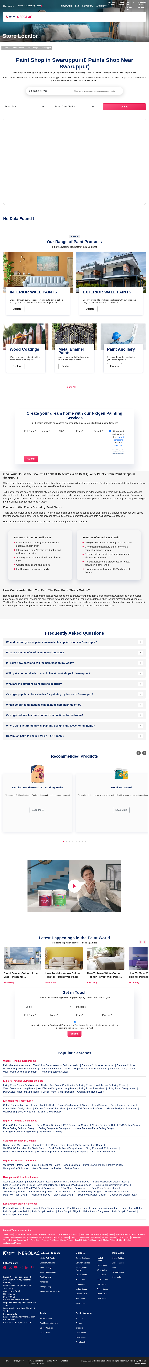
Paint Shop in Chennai (124, 1211)
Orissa (127, 1234)
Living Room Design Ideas (121, 1088)
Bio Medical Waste (36, 1363)
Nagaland (126, 1237)
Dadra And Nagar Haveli (92, 1240)
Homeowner (8, 6)
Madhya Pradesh (39, 1234)
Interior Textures (39, 1168)
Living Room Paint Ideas (91, 1088)
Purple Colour (102, 1280)
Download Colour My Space (29, 6)
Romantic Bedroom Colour (54, 1072)
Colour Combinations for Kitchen (20, 1105)
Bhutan (106, 1240)
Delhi (5, 1234)
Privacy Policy (18, 1361)
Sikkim (13, 1240)
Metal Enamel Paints (94, 1165)
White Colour (102, 1270)
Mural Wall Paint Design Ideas (42, 1188)
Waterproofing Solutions (16, 1168)
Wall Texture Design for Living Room (57, 1088)
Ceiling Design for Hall (103, 1125)
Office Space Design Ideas (75, 1188)
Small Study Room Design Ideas (65, 1148)
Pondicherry (35, 1240)
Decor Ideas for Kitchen (122, 1105)
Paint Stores (31, 1208)
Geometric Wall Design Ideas (76, 1185)
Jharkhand (51, 1234)
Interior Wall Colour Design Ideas (110, 1181)
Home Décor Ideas (13, 1188)
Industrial (87, 6)
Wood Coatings (72, 1165)
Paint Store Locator (22, 602)
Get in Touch (81, 1333)
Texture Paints (72, 1168)
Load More (38, 810)
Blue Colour (80, 1299)
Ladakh (78, 1240)
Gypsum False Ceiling (50, 1131)
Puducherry (130, 1240)
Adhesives (44, 1282)
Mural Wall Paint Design (16, 1194)
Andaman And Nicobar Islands (54, 1240)
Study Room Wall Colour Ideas (102, 1148)
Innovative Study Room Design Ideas (52, 1145)
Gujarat (6, 1237)
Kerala (104, 1234)
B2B (77, 6)
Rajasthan (74, 1237)
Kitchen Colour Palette (50, 1111)
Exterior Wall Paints (50, 1165)
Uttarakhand (48, 1237)
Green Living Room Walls (90, 1092)
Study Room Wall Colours (16, 1145)
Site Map (64, 1361)
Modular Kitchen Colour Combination (59, 1105)
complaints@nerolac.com (23, 1317)
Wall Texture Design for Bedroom (20, 1072)
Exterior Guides (118, 1263)
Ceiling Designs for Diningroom (55, 1128)
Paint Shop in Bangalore (96, 1211)
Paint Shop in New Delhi (16, 1211)
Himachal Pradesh (34, 1237)
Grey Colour (102, 1299)
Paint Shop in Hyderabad (16, 1214)
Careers (79, 1323)
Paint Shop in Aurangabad (105, 1208)
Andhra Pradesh (138, 1234)
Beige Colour (102, 1265)
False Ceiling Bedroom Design (19, 1128)
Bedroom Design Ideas (39, 1181)
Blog (114, 1268)
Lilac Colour (102, 1284)
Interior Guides (118, 1258)
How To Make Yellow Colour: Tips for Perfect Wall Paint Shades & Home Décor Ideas (63, 977)
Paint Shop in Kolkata (43, 1211)
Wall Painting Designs (90, 1191)
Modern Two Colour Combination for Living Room (66, 1085)
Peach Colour (102, 1289)
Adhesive (56, 1168)
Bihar (11, 1234)
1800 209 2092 (22, 1299)
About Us (79, 1318)
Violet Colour (81, 1303)
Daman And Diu (23, 1240)
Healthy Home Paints (81, 1269)
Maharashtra (96, 1234)
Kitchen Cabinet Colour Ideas (50, 1108)
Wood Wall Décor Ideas (117, 1191)
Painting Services (12, 1208)
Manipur (113, 1237)
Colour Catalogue (83, 1258)
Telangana (120, 1234)
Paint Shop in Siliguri (69, 1211)
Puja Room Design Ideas (105, 1188)
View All (71, 387)
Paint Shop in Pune (77, 1208)
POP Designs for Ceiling (75, 1125)
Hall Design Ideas (41, 1194)
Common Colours (83, 1263)
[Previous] (138, 753)
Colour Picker (45, 1333)
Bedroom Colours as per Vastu (97, 1065)
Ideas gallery (117, 1277)
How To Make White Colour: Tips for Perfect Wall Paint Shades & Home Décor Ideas (105, 977)
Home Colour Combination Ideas (112, 1185)
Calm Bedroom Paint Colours (55, 1068)
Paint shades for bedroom (16, 1065)
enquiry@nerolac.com (22, 1322)
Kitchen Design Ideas (14, 1185)
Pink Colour (101, 1275)
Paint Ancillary (116, 1165)
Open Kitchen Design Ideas (17, 1108)
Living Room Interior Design (43, 1185)
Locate (124, 106)
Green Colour (81, 1294)
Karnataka (58, 1237)
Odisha (121, 1240)
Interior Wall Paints (27, 1165)
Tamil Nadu (84, 1234)
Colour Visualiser (46, 1328)
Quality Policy (52, 1361)
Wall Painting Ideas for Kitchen (19, 1111)
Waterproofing (45, 1287)
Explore (17, 309)
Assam (66, 1237)
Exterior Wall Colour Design (92, 1194)
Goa (119, 1237)
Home (7, 48)
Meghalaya (84, 1237)
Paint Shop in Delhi (132, 1208)
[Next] (144, 753)
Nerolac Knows (46, 1318)
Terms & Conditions (35, 1361)
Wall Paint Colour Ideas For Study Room (24, 1148)
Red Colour (80, 1280)
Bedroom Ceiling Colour (122, 1068)
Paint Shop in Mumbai (52, 1208)
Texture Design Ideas (14, 1191)
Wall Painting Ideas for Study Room (55, 1151)
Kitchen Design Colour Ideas (121, 1108)
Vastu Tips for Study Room (89, 1145)
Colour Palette (81, 1275)
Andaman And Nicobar (12, 1243)
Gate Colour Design (64, 1194)
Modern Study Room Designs (18, 1151)
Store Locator (18, 48)
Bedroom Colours (126, 1065)
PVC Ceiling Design (129, 1125)
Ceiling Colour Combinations (18, 1125)
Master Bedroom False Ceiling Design (94, 1128)
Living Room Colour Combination (20, 1085)
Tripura (6, 1240)
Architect (101, 6)
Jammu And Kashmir (23, 1234)
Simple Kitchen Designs (94, 1105)
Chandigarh (136, 1237)
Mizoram (70, 1240)
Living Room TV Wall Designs (58, 1092)
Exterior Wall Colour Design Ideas (72, 1181)
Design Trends (118, 1272)
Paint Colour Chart (65, 1191)
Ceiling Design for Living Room (19, 1131)
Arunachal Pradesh (18, 1237)
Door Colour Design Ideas (123, 1194)
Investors (79, 1328)
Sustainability (81, 1342)
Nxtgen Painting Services (50, 1291)
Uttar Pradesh (62, 1234)
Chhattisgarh (95, 1237)
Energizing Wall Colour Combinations (96, 1151)
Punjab (111, 1234)
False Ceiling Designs (48, 1125)
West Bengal (33, 48)
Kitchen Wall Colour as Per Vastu (86, 1108)
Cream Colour (102, 1294)
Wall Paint (8, 1165)
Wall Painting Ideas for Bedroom (19, 1068)
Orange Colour (82, 1284)
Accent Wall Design (13, 1181)
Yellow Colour (81, 1289)
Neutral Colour (100, 1259)
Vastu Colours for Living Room (19, 1088)
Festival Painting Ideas (41, 1191)
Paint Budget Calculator (49, 1323)
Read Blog (9, 982)
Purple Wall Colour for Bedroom (90, 1068)
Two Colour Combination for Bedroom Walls (55, 1065)
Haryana (105, 1237)
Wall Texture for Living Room (110, 1085)
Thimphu (113, 1240)
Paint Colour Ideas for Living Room (21, 1092)
